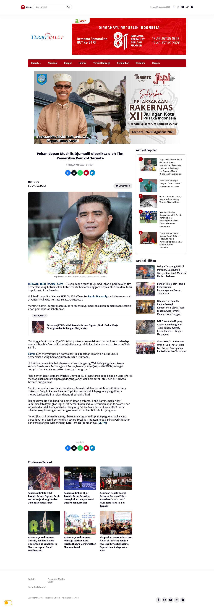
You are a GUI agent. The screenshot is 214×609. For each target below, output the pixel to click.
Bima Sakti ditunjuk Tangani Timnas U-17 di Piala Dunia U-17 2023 (170, 183)
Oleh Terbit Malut (37, 186)
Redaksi (32, 579)
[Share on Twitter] (74, 173)
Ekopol (68, 63)
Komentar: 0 (124, 186)
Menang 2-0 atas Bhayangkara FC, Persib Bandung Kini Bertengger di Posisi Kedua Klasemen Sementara (170, 219)
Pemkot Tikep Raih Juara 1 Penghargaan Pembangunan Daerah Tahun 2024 (171, 289)
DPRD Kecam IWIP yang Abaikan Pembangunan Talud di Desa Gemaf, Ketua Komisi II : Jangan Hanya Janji (169, 328)
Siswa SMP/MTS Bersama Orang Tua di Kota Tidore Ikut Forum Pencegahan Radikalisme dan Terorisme (171, 346)
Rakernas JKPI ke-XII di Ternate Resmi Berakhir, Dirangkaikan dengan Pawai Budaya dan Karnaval (79, 498)
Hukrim (82, 63)
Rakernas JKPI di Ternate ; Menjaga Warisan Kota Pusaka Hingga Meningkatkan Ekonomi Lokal (80, 542)
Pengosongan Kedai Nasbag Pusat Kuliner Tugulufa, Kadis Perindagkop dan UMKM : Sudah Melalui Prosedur (170, 240)
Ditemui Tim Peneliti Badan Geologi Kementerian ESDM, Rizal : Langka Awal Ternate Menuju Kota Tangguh (171, 307)
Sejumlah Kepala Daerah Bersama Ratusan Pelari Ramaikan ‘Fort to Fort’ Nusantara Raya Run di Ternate (113, 499)
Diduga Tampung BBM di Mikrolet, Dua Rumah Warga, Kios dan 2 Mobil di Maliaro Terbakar (171, 271)
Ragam (156, 63)
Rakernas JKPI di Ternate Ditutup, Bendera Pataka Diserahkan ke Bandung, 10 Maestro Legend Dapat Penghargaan (42, 544)
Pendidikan (123, 63)
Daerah (35, 63)
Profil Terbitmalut (37, 587)
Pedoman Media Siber (56, 580)
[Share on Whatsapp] (80, 173)
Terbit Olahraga (101, 63)
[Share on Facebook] (68, 173)
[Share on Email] (86, 173)
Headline (140, 63)
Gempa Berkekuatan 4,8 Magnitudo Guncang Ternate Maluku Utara (170, 199)
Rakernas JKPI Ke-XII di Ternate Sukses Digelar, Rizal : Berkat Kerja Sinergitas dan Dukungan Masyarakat (82, 326)
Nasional (52, 63)
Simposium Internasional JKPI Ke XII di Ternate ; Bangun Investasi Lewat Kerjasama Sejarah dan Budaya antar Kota (116, 544)
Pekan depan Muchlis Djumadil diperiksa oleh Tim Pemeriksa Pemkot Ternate (80, 155)
